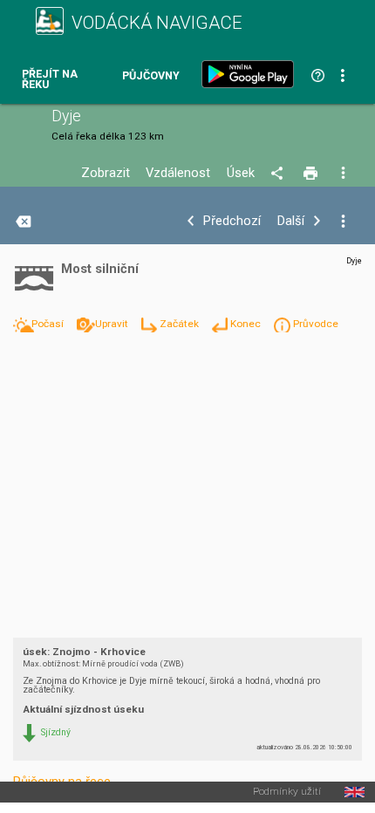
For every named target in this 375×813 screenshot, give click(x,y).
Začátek (180, 324)
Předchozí (232, 221)
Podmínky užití (287, 792)
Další (290, 221)
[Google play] (251, 74)
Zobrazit (105, 173)
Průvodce (315, 324)
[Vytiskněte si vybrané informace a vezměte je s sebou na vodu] (311, 174)
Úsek (241, 173)
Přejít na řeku (50, 80)
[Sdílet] (279, 174)
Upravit (113, 324)
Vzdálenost (178, 173)
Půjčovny (151, 76)
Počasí (48, 324)
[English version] (354, 792)
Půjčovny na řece (62, 781)
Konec (246, 324)
